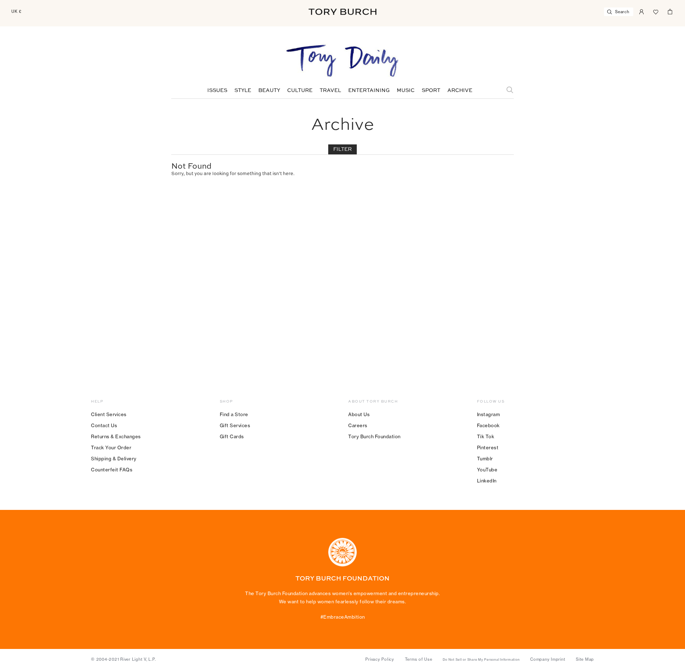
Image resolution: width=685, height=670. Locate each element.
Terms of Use (418, 659)
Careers (357, 425)
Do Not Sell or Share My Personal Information (481, 659)
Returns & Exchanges (116, 436)
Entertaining (369, 90)
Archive (459, 90)
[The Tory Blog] (342, 61)
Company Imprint (547, 659)
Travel (330, 90)
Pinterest (488, 447)
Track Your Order (111, 447)
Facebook (488, 425)
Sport (431, 90)
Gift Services (235, 425)
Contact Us (104, 425)
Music (406, 90)
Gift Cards (232, 436)
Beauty (269, 90)
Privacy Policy (379, 659)
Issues (217, 90)
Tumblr (485, 458)
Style (242, 90)
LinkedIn (487, 481)
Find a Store (234, 414)
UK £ (16, 11)
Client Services (109, 414)
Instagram (488, 414)
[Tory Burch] (342, 11)
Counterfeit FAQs (111, 469)
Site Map (585, 659)
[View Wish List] (655, 11)
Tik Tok (485, 436)
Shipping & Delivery (114, 458)
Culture (300, 90)
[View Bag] (670, 11)
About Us (359, 414)
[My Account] (641, 11)
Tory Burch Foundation (374, 436)
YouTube (487, 469)
